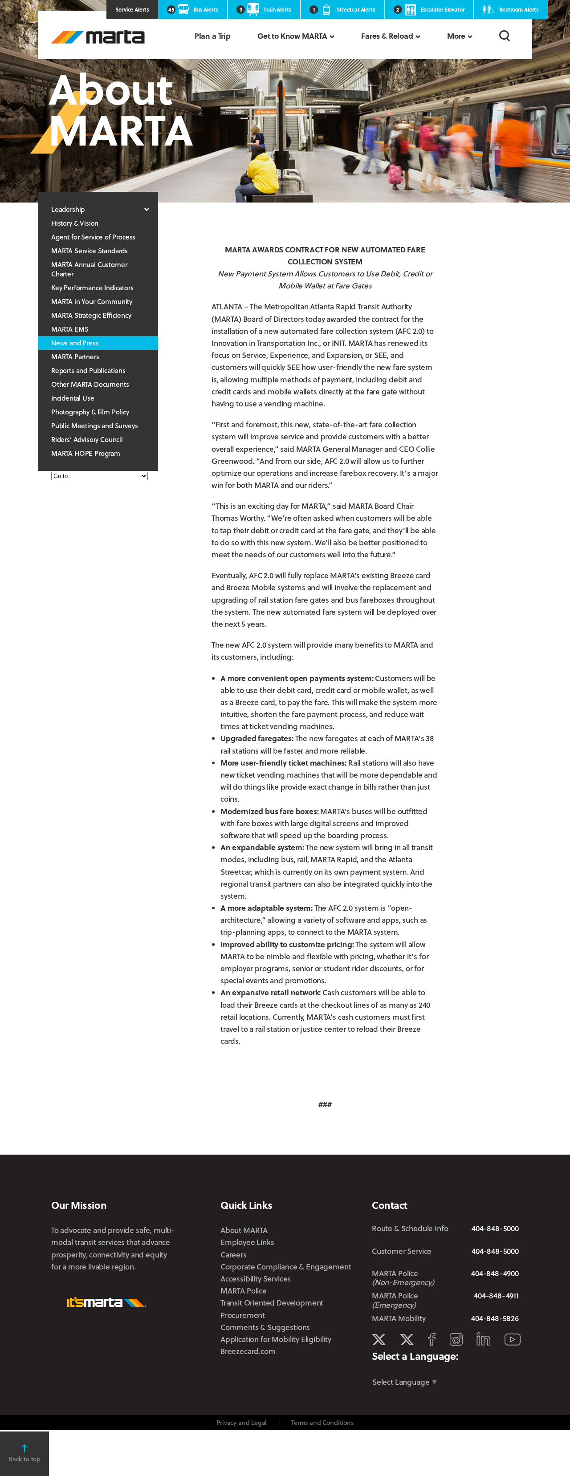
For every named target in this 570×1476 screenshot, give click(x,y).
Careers (233, 1254)
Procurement (242, 1315)
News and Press (75, 343)
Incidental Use (72, 398)
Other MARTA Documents (90, 384)
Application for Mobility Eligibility (275, 1339)
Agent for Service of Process (93, 237)
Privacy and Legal (241, 1422)
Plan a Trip (213, 35)
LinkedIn (483, 1339)
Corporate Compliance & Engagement (285, 1266)
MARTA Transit (379, 1340)
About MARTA (244, 1230)
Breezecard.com (248, 1351)
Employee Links (247, 1242)
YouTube (513, 1340)
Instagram (456, 1339)
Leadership (68, 209)
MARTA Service (407, 1340)
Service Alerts (132, 9)
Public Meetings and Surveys (94, 425)
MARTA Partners (75, 356)
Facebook (432, 1339)
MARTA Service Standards (89, 250)
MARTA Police (243, 1290)
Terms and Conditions (322, 1422)
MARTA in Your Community (91, 301)
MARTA (98, 37)
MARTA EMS (69, 329)
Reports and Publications (88, 370)
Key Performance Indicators (92, 287)
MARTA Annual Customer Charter (89, 269)
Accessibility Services (255, 1278)
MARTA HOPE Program (85, 453)
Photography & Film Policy (90, 412)
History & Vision (74, 223)
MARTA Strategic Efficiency (91, 315)
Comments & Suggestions (265, 1327)
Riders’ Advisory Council (87, 439)
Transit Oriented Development (271, 1302)
